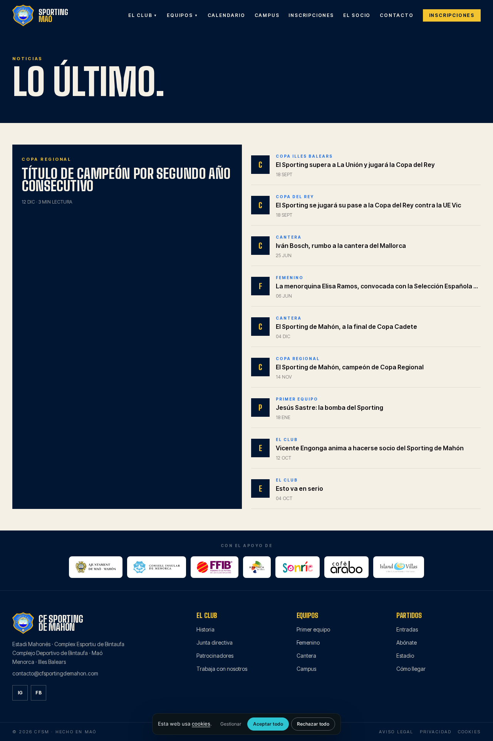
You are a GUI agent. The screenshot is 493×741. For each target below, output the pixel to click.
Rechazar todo (313, 724)
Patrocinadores (214, 655)
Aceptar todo (268, 724)
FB (38, 693)
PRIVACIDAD (436, 731)
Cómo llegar (411, 668)
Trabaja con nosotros (221, 668)
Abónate (406, 642)
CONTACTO (396, 15)
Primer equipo (313, 629)
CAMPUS (267, 15)
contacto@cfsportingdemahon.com (55, 673)
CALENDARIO (226, 15)
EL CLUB (143, 15)
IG (20, 693)
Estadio (405, 655)
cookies (201, 724)
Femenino (308, 642)
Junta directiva (214, 642)
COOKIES (469, 731)
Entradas (407, 629)
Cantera (306, 655)
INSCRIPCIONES (311, 15)
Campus (306, 668)
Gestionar (230, 724)
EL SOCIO (357, 15)
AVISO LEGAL (396, 731)
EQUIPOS (182, 15)
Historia (205, 629)
